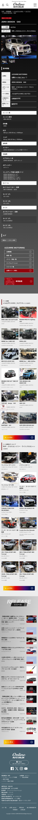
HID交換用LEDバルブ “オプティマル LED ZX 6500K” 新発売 (11, 728)
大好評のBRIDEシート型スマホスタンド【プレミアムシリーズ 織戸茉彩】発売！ (13, 658)
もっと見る (9, 437)
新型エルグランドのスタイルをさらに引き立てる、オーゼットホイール (12, 678)
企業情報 (8, 251)
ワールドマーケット (6, 641)
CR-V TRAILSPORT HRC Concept (8, 553)
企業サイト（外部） (12, 270)
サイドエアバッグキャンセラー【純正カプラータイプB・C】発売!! (12, 668)
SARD (2, 690)
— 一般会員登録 (24, 777)
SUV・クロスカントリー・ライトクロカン (24, 31)
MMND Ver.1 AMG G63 (8, 341)
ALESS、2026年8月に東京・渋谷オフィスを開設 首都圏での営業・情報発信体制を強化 (12, 710)
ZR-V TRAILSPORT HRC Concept (26, 575)
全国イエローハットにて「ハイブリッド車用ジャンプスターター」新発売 (12, 629)
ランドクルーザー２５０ (8, 465)
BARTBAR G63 (6, 425)
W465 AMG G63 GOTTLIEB (9, 319)
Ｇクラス (27, 11)
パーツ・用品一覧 (11, 259)
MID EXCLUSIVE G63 (7, 361)
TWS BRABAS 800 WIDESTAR (24, 382)
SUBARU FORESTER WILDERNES (7, 509)
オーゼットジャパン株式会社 (8, 680)
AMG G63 (22, 403)
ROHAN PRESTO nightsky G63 (27, 320)
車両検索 (8, 11)
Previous (3, 47)
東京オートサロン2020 (9, 240)
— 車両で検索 (5, 779)
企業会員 (22, 809)
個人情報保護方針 (31, 807)
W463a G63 (22, 341)
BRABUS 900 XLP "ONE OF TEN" (9, 382)
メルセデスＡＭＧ (18, 11)
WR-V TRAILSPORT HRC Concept (26, 553)
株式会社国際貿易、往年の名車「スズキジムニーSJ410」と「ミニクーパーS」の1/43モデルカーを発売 (13, 719)
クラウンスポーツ (24, 465)
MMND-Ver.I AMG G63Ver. (27, 361)
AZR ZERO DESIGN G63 (26, 425)
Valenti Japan (5, 624)
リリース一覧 (10, 267)
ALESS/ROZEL (5, 713)
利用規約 (15, 809)
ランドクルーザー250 (7, 485)
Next (35, 47)
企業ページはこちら (18, 77)
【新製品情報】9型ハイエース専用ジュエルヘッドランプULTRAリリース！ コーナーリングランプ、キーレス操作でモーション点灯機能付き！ (13, 699)
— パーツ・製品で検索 (7, 781)
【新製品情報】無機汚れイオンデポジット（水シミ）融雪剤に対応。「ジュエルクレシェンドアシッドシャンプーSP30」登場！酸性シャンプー (13, 619)
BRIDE (3, 661)
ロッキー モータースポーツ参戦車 (27, 487)
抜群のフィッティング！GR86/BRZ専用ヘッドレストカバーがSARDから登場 (12, 687)
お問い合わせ (12, 807)
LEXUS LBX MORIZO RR (26, 508)
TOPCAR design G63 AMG (9, 404)
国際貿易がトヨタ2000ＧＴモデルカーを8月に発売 (12, 638)
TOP (2, 11)
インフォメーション (12, 263)
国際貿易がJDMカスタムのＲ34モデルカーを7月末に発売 (12, 648)
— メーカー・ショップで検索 (9, 777)
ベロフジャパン (5, 631)
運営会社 (21, 807)
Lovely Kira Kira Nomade (26, 530)
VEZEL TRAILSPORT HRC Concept (9, 575)
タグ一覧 (4, 807)
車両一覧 (8, 255)
